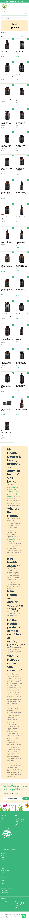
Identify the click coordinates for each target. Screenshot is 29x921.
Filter (4, 36)
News (2, 861)
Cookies (2, 875)
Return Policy (4, 874)
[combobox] (14, 14)
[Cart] (23, 7)
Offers (2, 859)
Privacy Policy (4, 872)
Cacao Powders (11, 493)
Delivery (2, 868)
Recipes (2, 883)
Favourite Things (4, 892)
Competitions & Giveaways (6, 888)
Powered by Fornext (6, 917)
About (2, 855)
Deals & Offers (4, 890)
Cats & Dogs (3, 886)
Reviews (2, 885)
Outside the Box (4, 894)
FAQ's (2, 863)
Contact (2, 857)
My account (3, 877)
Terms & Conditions (5, 870)
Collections (7, 18)
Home (2, 18)
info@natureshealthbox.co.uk (9, 849)
